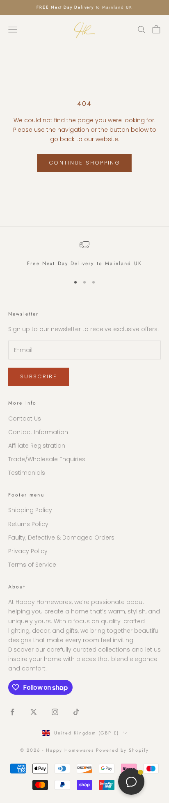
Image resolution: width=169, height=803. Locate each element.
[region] (84, 254)
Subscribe (84, 783)
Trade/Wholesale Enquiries (46, 459)
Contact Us (24, 418)
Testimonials (26, 473)
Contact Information (38, 432)
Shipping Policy (30, 510)
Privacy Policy (28, 551)
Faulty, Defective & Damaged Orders (61, 537)
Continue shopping (84, 163)
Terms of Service (32, 564)
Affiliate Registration (36, 446)
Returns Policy (28, 524)
